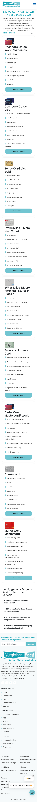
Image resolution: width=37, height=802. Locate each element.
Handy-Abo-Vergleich (27, 770)
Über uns (6, 706)
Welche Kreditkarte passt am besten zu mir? (16, 601)
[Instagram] (14, 682)
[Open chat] (32, 792)
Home (5, 692)
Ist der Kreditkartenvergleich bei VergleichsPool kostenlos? (17, 618)
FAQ (4, 699)
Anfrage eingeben (9, 740)
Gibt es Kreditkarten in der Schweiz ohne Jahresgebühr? (18, 610)
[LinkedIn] (6, 682)
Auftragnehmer (9, 728)
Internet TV (23, 774)
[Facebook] (2, 682)
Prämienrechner (25, 763)
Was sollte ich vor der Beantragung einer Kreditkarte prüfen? (18, 627)
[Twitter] (10, 682)
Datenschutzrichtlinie (11, 714)
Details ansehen (18, 89)
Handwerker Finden (7, 760)
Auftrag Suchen (8, 743)
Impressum (7, 725)
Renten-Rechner (6, 784)
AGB (4, 718)
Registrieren (7, 747)
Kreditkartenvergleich (8, 770)
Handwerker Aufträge (8, 763)
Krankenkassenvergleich (28, 760)
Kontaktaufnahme (10, 702)
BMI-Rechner (5, 793)
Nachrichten (7, 696)
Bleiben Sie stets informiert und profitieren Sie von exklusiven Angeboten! (18, 638)
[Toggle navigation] (34, 4)
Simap (5, 721)
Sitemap (6, 732)
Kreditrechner (5, 781)
